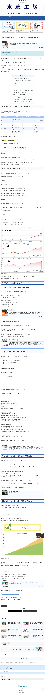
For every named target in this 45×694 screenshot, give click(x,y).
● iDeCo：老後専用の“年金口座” (20, 92)
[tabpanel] (8, 27)
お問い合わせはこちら (22, 690)
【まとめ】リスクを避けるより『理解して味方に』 (23, 101)
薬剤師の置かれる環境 (18, 96)
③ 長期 (15, 87)
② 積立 (15, 85)
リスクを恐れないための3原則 (18, 81)
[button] (30, 611)
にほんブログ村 (4, 595)
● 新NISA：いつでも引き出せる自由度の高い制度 (23, 90)
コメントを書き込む (22, 658)
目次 (21, 75)
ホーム (8, 688)
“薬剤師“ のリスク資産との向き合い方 (20, 94)
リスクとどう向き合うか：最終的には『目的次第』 (23, 99)
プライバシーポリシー (37, 688)
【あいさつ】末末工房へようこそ (22, 688)
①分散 (15, 83)
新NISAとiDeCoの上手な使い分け (19, 89)
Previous (0, 27)
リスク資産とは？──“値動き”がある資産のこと (22, 78)
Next (44, 27)
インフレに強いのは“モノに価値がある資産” (22, 80)
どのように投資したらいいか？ (20, 97)
